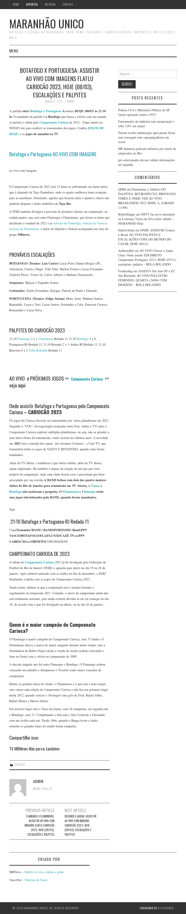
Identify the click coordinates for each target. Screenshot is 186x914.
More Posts (42, 789)
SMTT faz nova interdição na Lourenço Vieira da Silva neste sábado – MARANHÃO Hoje (146, 218)
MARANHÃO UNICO (46, 23)
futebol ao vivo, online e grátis (44, 872)
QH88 (122, 189)
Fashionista (148, 908)
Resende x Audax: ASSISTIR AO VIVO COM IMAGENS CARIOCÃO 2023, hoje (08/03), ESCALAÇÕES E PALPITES (80, 825)
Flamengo (23, 339)
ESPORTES (32, 4)
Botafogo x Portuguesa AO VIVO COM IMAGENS (52, 154)
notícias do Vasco (94, 223)
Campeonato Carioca (39, 562)
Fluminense (46, 339)
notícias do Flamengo (67, 223)
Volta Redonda (38, 350)
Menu (13, 51)
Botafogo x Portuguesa (45, 111)
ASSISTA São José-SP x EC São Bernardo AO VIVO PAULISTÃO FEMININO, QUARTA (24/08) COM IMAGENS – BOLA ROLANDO (146, 278)
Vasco (95, 485)
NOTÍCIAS (50, 4)
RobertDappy (126, 214)
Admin (70, 101)
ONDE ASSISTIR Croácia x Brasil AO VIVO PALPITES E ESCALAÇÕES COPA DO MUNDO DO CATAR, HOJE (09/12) (146, 237)
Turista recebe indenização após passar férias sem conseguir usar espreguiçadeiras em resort (146, 137)
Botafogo (82, 339)
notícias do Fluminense (24, 229)
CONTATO (68, 4)
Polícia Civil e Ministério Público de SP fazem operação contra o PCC (144, 112)
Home (16, 4)
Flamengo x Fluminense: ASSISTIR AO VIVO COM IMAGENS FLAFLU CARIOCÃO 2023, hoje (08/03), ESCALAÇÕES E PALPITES (39, 825)
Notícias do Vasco (36, 880)
